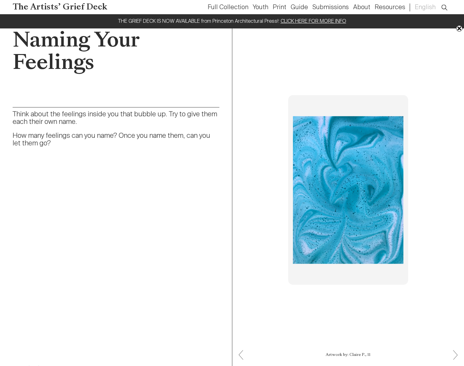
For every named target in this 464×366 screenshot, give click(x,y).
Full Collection (228, 7)
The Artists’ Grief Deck (60, 7)
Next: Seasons (243, 350)
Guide (299, 7)
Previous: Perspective (453, 359)
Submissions (330, 7)
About (361, 7)
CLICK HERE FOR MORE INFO (313, 21)
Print (279, 7)
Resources (390, 7)
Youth (260, 7)
